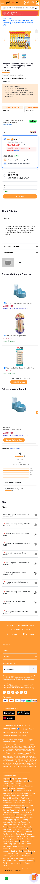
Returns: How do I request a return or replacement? (16, 515)
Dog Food (6, 779)
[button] (20, 262)
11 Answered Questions (15, 75)
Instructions (8, 252)
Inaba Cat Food (24, 846)
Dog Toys (12, 844)
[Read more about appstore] (9, 713)
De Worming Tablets (19, 822)
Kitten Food (12, 824)
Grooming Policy (10, 732)
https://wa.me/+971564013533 (13, 870)
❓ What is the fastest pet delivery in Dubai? (16, 554)
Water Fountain (29, 851)
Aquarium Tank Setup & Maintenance (17, 793)
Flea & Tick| (20, 786)
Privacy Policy (29, 688)
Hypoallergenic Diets (11, 817)
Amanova (6, 822)
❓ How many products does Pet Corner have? (14, 573)
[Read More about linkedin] (21, 692)
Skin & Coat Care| (14, 829)
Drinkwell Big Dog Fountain (19, 303)
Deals (27, 786)
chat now (13, 634)
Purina (5, 827)
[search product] (35, 8)
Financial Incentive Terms (12, 688)
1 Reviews (5, 75)
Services (6, 651)
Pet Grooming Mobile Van (22, 791)
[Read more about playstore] (24, 713)
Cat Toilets (17, 803)
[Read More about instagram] (12, 692)
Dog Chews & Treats (11, 841)
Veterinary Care (9, 856)
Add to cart (20, 196)
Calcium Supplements (24, 815)
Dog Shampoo (25, 853)
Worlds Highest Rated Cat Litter (15, 848)
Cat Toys (21, 844)
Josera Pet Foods (26, 817)
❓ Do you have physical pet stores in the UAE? (16, 583)
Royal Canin (14, 781)
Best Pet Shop (23, 795)
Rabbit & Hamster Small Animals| (22, 810)
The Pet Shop (27, 803)
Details (16, 150)
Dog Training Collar (10, 853)
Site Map (22, 732)
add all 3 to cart (19, 382)
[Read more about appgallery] (9, 718)
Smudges (11, 786)
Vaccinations (26, 829)
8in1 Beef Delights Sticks (16, 335)
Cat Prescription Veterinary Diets (15, 805)
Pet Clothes (23, 781)
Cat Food (10, 784)
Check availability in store (14, 78)
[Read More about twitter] (17, 692)
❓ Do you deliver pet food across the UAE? (16, 544)
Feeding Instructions (12, 246)
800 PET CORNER (22, 630)
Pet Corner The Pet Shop (22, 832)
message (30, 634)
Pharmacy (13, 788)
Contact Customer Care (14, 440)
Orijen (5, 820)
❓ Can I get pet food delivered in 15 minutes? (16, 563)
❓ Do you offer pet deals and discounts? (14, 602)
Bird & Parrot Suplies (24, 839)
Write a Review (15, 448)
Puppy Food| (23, 824)
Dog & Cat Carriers (27, 837)
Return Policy (28, 729)
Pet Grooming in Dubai (11, 863)
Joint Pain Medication (11, 837)
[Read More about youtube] (8, 692)
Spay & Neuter (26, 834)
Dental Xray (7, 832)
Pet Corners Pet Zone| (11, 834)
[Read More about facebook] (4, 692)
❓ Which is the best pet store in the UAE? (16, 534)
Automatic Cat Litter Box (12, 851)
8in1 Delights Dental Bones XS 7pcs (20, 368)
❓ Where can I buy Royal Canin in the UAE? (16, 592)
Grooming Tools (9, 839)
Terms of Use (14, 686)
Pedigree (11, 18)
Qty (5, 185)
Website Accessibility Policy (15, 736)
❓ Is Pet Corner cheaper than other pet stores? (16, 612)
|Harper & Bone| (21, 820)
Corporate (6, 656)
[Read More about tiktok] (25, 692)
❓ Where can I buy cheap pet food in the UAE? (16, 525)
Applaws (11, 820)
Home (4, 18)
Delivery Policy (9, 729)
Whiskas (19, 827)
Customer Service (9, 645)
